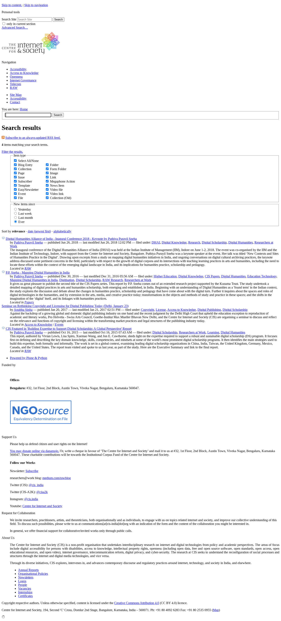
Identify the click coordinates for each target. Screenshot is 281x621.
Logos (22, 581)
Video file (56, 189)
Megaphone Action (62, 181)
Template (24, 185)
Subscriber (25, 181)
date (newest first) (39, 231)
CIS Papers (212, 276)
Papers (29, 302)
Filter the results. (12, 151)
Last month (25, 217)
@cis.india (31, 499)
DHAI (156, 242)
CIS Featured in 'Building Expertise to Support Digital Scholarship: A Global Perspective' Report (68, 328)
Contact (15, 102)
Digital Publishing (209, 309)
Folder (54, 165)
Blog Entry (25, 165)
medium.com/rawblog (56, 478)
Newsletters (25, 577)
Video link (57, 194)
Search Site (9, 19)
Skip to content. (12, 5)
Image (54, 173)
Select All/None (28, 161)
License (161, 309)
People (22, 585)
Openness (16, 76)
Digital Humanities (240, 242)
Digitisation (66, 280)
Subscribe (32, 471)
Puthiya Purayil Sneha (28, 242)
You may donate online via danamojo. (34, 451)
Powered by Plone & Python (28, 358)
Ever (21, 222)
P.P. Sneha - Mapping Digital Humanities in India (38, 272)
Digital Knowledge (174, 242)
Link (53, 177)
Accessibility (18, 69)
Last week (25, 213)
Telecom (15, 84)
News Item (57, 185)
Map (216, 610)
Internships (25, 592)
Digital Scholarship (214, 242)
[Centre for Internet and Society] (32, 55)
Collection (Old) (60, 198)
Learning (213, 332)
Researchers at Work (137, 280)
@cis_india (36, 485)
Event (22, 194)
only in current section (21, 24)
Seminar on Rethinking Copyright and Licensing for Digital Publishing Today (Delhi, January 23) (65, 306)
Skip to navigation (36, 5)
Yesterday (24, 209)
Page (21, 173)
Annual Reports (28, 570)
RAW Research (112, 280)
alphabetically (62, 231)
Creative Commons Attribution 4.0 (136, 603)
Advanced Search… (15, 27)
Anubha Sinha (23, 309)
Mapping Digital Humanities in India (34, 280)
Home (24, 109)
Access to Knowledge (24, 73)
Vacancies (24, 588)
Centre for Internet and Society (42, 506)
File (20, 198)
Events (59, 324)
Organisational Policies (33, 573)
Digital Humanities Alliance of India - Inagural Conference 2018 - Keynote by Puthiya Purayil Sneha (71, 238)
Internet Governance (23, 80)
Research (194, 242)
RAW (13, 88)
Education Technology (261, 276)
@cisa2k (42, 492)
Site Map (16, 95)
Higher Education (165, 276)
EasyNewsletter (28, 189)
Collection (24, 169)
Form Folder (58, 169)
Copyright (147, 309)
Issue (21, 177)
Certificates (25, 596)
